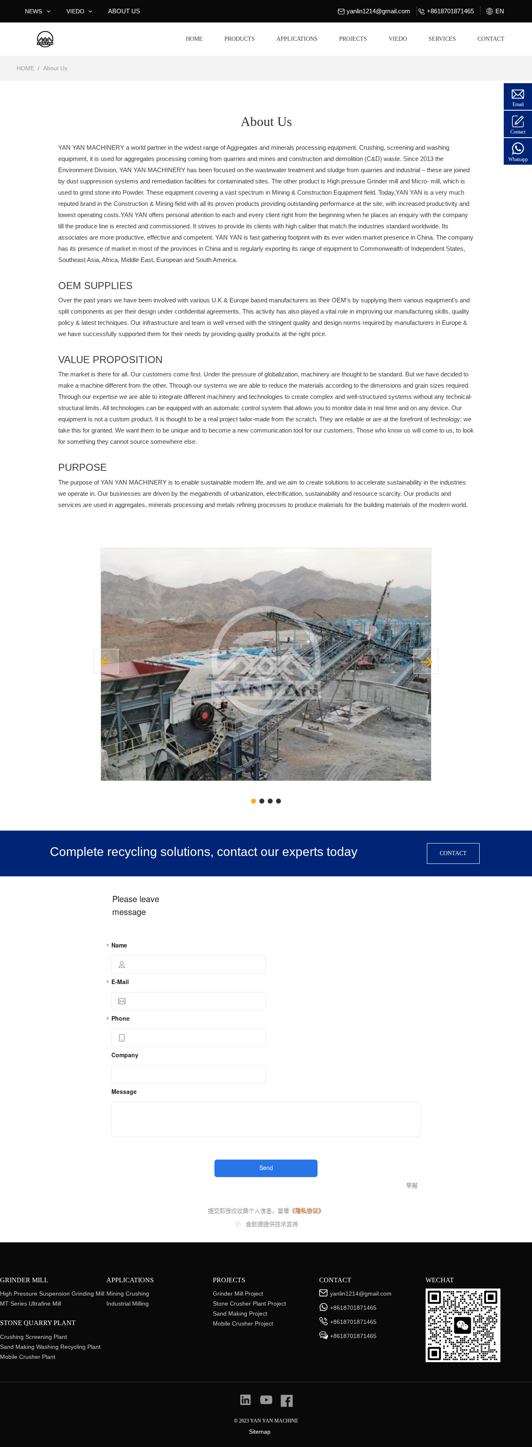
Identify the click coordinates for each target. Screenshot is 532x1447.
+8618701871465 (353, 1307)
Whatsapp (518, 159)
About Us (55, 68)
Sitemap (260, 1431)
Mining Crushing (127, 1293)
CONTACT (491, 39)
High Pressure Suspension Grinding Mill (52, 1293)
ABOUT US (124, 11)
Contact (517, 132)
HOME (194, 39)
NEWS (33, 11)
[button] (426, 661)
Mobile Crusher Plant (27, 1356)
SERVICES (442, 39)
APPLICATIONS (297, 39)
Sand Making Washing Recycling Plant (50, 1346)
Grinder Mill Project (238, 1293)
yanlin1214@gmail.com (378, 11)
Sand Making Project (240, 1313)
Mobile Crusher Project (243, 1323)
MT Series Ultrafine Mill (30, 1303)
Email (518, 104)
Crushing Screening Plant (33, 1336)
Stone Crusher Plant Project (249, 1303)
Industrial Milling (127, 1303)
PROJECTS (353, 39)
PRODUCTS (239, 39)
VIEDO (75, 11)
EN (499, 11)
